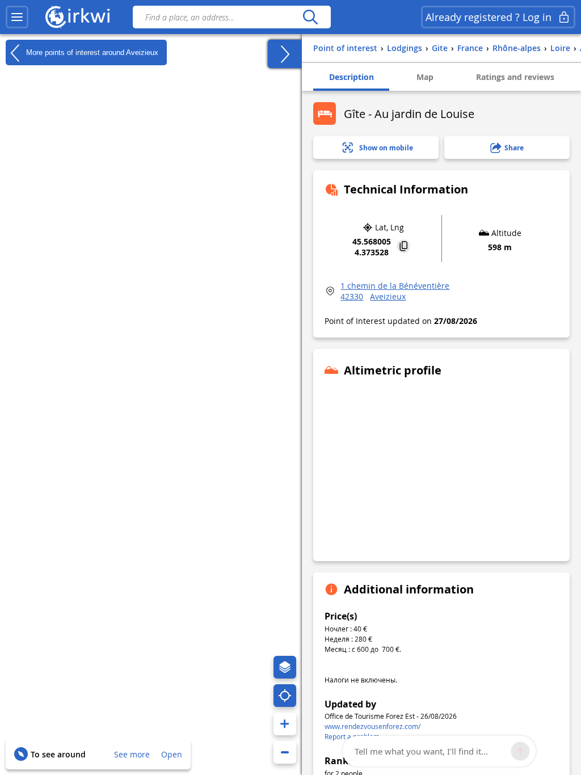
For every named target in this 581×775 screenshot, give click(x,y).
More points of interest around (91, 52)
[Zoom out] (284, 752)
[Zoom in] (284, 724)
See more (132, 754)
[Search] (310, 17)
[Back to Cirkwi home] (77, 17)
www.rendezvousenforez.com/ (372, 726)
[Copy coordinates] (403, 247)
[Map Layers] (284, 667)
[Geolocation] (284, 695)
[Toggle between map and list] (285, 54)
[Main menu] (17, 17)
